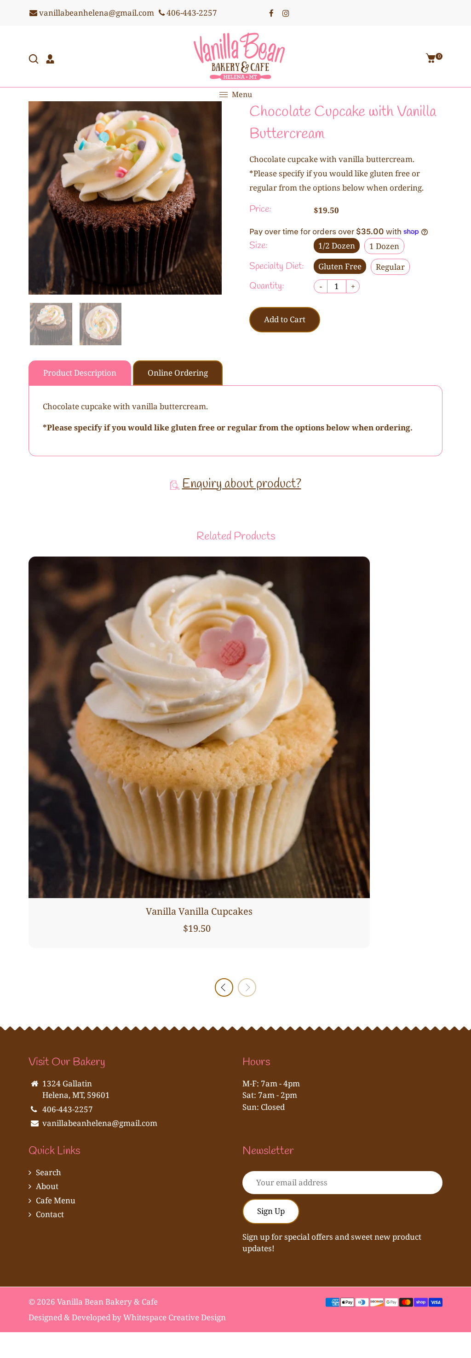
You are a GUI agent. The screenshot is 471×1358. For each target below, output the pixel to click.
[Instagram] (286, 13)
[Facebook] (271, 13)
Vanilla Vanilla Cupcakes (199, 911)
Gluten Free (340, 266)
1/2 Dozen (336, 245)
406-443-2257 (191, 12)
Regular (390, 266)
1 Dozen (384, 246)
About (47, 1186)
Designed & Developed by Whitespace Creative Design (127, 1317)
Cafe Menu (55, 1200)
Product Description (79, 372)
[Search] (34, 60)
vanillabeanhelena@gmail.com (95, 12)
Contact (50, 1214)
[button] (247, 987)
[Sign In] (51, 60)
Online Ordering (178, 372)
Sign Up (271, 1211)
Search (48, 1172)
